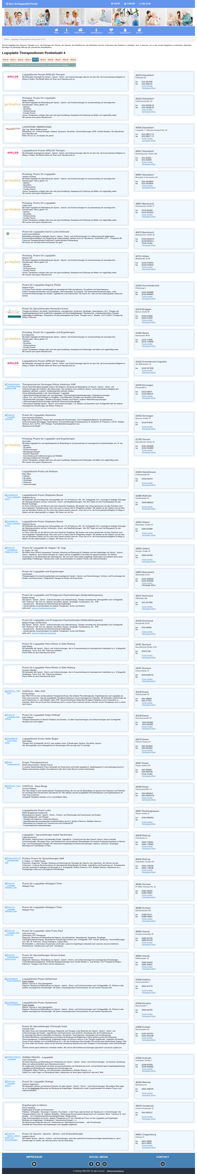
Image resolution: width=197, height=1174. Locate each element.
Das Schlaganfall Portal (23, 3)
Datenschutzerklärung (115, 1171)
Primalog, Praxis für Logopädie (38, 98)
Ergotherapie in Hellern (34, 1105)
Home (56, 33)
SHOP (116, 4)
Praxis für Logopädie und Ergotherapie (43, 571)
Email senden (147, 86)
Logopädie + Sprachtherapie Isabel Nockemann (47, 835)
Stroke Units (79, 33)
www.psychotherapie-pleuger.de (44, 608)
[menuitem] (56, 31)
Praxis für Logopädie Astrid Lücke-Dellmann (45, 231)
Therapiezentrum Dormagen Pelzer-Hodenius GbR (49, 384)
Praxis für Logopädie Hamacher (39, 415)
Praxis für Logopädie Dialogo (37, 1081)
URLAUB (146, 4)
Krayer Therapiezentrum (35, 762)
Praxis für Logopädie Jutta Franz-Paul (42, 931)
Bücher (139, 33)
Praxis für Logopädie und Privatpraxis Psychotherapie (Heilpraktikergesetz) (62, 595)
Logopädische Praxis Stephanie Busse (42, 495)
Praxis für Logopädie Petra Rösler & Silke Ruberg (48, 644)
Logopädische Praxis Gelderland (39, 979)
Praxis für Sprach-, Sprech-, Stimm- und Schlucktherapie (52, 1134)
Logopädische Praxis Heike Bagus (40, 738)
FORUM (130, 4)
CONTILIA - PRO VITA (33, 691)
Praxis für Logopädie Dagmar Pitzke (41, 285)
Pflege (110, 33)
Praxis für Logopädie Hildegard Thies (42, 883)
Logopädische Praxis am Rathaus (40, 471)
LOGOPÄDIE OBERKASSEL (37, 127)
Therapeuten (124, 33)
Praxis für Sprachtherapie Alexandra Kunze (45, 308)
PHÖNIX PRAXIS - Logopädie (37, 1057)
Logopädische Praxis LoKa (36, 810)
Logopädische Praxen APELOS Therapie (43, 74)
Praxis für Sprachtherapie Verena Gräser (43, 955)
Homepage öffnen (149, 88)
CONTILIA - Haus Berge (34, 786)
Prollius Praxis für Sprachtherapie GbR (43, 858)
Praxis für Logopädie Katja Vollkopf (41, 715)
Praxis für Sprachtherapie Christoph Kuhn (44, 1026)
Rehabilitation (96, 33)
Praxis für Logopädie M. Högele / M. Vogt (44, 548)
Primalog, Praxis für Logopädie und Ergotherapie (48, 332)
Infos (66, 33)
